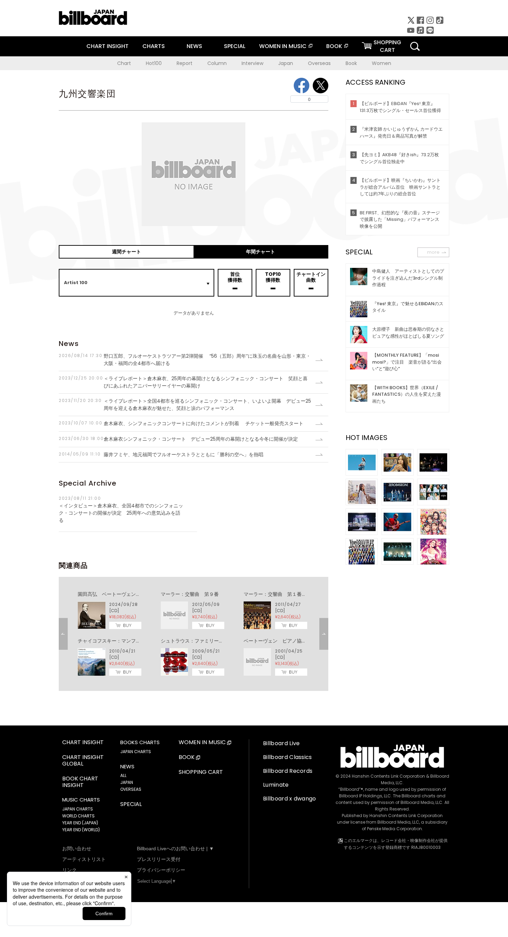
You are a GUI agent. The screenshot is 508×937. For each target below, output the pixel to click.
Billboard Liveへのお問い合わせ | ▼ (175, 848)
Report (184, 63)
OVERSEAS (130, 789)
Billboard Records (287, 771)
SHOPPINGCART (387, 46)
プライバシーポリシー (161, 870)
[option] (193, 634)
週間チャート (126, 251)
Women (381, 63)
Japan (285, 63)
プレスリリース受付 (158, 859)
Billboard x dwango (289, 799)
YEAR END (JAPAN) (80, 823)
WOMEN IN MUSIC (283, 46)
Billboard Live (281, 743)
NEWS (194, 46)
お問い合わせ (76, 848)
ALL (123, 775)
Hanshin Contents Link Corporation (388, 776)
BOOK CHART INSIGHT (80, 782)
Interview (252, 63)
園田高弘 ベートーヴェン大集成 (114, 594)
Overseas (319, 63)
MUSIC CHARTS (81, 800)
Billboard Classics (287, 757)
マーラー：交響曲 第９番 (190, 594)
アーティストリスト (84, 859)
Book (351, 63)
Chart (124, 63)
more (433, 252)
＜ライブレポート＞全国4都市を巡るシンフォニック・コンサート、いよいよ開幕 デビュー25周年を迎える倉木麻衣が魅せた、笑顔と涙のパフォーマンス (185, 404)
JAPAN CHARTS (77, 809)
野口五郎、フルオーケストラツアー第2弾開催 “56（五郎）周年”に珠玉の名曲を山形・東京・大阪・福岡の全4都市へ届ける (185, 360)
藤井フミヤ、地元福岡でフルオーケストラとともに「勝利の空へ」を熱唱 (161, 454)
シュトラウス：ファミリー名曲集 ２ (202, 640)
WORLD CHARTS (78, 816)
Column (217, 63)
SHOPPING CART (201, 772)
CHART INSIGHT (107, 46)
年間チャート (260, 251)
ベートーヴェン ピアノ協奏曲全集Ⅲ (285, 640)
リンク (69, 870)
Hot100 (154, 63)
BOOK (334, 46)
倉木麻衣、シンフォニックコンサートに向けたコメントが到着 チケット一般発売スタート (181, 423)
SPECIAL (234, 46)
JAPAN (126, 782)
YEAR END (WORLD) (81, 830)
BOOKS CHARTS (140, 742)
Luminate (276, 785)
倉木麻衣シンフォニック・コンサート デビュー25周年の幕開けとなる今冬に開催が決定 (178, 438)
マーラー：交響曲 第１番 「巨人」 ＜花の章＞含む (304, 594)
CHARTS (153, 46)
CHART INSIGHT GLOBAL (83, 760)
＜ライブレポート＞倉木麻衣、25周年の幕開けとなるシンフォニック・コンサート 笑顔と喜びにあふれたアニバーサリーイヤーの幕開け (183, 382)
